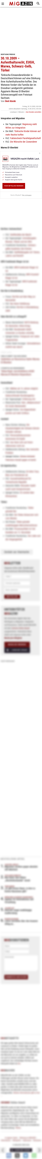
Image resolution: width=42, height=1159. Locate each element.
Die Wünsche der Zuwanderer (23, 141)
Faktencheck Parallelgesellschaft (25, 138)
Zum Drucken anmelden (33, 112)
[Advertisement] (21, 29)
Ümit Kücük (10, 101)
